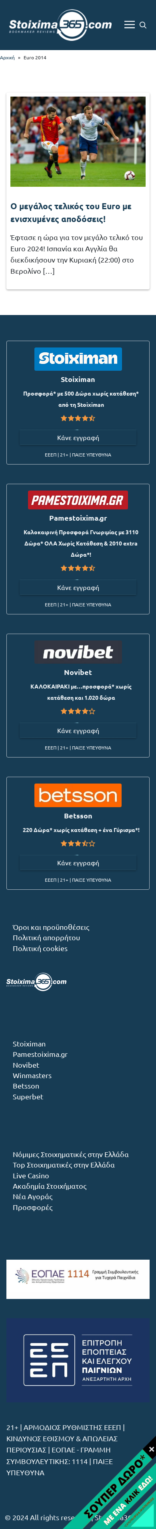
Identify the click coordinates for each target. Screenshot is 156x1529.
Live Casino (31, 1175)
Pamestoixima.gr (40, 1054)
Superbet (28, 1096)
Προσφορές (32, 1207)
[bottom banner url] (97, 1482)
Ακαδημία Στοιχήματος (49, 1186)
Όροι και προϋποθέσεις (51, 927)
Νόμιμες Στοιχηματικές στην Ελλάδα (71, 1154)
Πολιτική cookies (40, 948)
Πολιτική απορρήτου (46, 937)
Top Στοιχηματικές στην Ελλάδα (64, 1164)
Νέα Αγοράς (32, 1196)
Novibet (26, 1064)
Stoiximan (29, 1043)
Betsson (26, 1085)
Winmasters (32, 1075)
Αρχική (7, 57)
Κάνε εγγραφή (78, 437)
